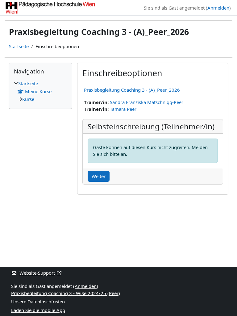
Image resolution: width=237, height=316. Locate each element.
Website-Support (37, 273)
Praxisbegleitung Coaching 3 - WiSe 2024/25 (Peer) (65, 293)
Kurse (28, 99)
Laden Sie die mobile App (38, 310)
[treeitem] (40, 91)
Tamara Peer (123, 109)
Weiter (99, 176)
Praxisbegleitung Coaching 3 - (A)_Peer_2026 (132, 90)
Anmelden (218, 8)
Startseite (19, 46)
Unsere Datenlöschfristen (38, 301)
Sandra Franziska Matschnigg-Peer (146, 102)
